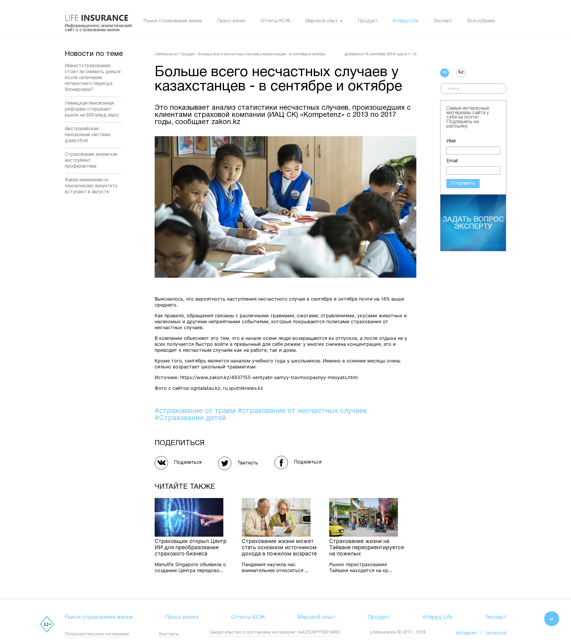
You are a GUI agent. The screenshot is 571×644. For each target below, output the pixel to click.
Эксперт (442, 21)
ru (445, 72)
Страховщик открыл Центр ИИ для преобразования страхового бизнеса (191, 547)
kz (461, 72)
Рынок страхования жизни (172, 21)
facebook (496, 633)
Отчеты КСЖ (275, 21)
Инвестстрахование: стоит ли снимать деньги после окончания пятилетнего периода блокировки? (92, 78)
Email (452, 161)
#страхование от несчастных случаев (302, 411)
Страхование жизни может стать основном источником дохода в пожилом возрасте (279, 547)
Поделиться (188, 463)
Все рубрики (481, 21)
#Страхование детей (190, 418)
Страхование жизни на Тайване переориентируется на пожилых (366, 547)
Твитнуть (247, 463)
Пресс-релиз (231, 21)
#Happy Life (405, 21)
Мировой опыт (321, 21)
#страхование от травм (196, 411)
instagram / (471, 633)
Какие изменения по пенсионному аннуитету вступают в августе (91, 186)
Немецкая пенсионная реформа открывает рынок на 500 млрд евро (92, 109)
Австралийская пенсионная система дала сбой (87, 135)
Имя (451, 141)
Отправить (463, 183)
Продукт (368, 21)
